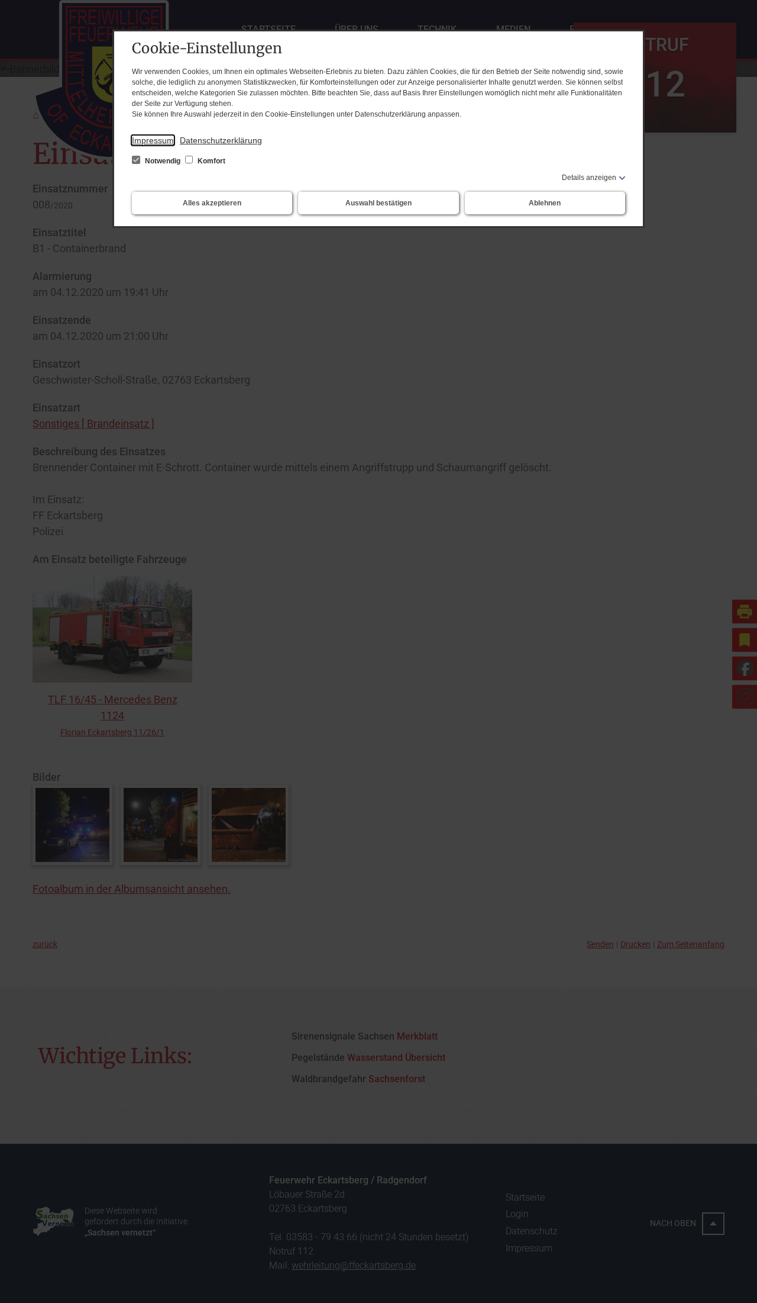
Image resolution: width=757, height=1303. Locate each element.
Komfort (210, 161)
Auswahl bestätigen (378, 203)
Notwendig (162, 161)
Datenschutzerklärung (221, 140)
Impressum (153, 140)
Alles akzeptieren (212, 203)
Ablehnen (545, 203)
